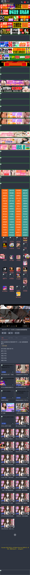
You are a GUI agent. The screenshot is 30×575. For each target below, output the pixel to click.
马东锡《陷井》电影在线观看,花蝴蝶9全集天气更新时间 (14, 477)
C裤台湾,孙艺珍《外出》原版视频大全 (9, 528)
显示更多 (4, 345)
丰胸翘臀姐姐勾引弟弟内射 (22, 374)
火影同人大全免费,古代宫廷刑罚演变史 (10, 451)
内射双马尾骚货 (4, 400)
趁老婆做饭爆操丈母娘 (21, 387)
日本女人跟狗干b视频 (6, 426)
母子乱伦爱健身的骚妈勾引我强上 (8, 387)
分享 (18, 333)
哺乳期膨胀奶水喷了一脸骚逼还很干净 (9, 374)
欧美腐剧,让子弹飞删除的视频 (22, 503)
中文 (5, 355)
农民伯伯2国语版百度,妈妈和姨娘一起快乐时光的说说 (13, 516)
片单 (11, 333)
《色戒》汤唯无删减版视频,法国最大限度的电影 (12, 490)
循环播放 (25, 325)
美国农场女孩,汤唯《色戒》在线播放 (9, 503)
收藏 (5, 333)
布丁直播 (3, 413)
